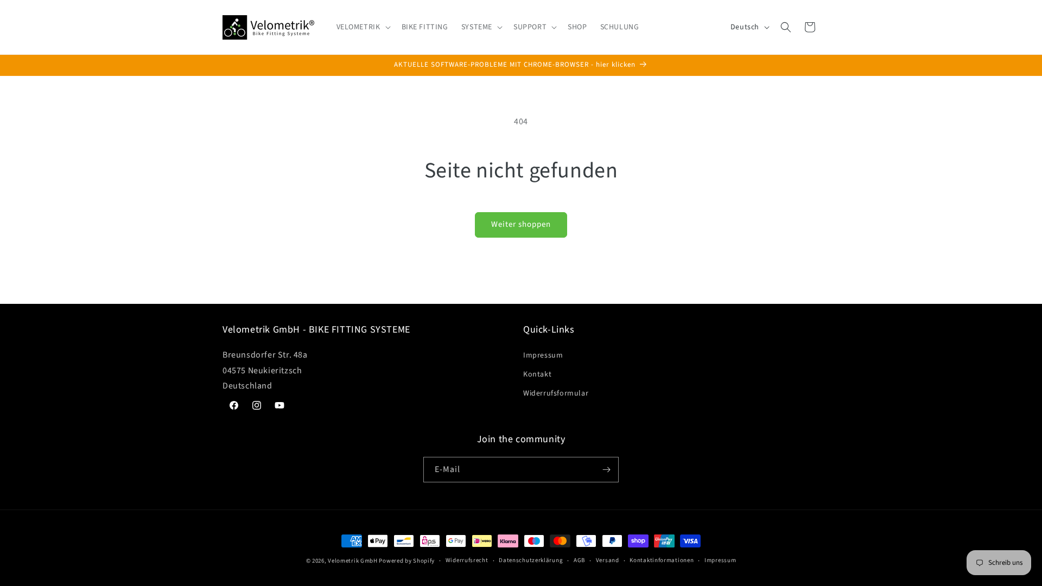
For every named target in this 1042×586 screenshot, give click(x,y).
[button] (362, 27)
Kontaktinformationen (662, 560)
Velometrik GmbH (353, 561)
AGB (579, 560)
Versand (607, 560)
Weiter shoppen (521, 224)
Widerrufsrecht (467, 560)
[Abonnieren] (606, 469)
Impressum (543, 355)
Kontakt (537, 374)
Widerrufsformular (555, 393)
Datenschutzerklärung (531, 560)
